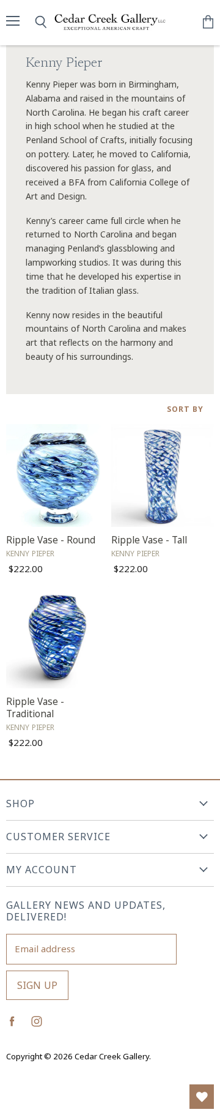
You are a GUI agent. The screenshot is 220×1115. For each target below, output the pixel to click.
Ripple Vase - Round (50, 540)
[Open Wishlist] (201, 1096)
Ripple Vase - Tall (149, 540)
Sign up (37, 985)
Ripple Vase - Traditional (35, 707)
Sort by (185, 409)
